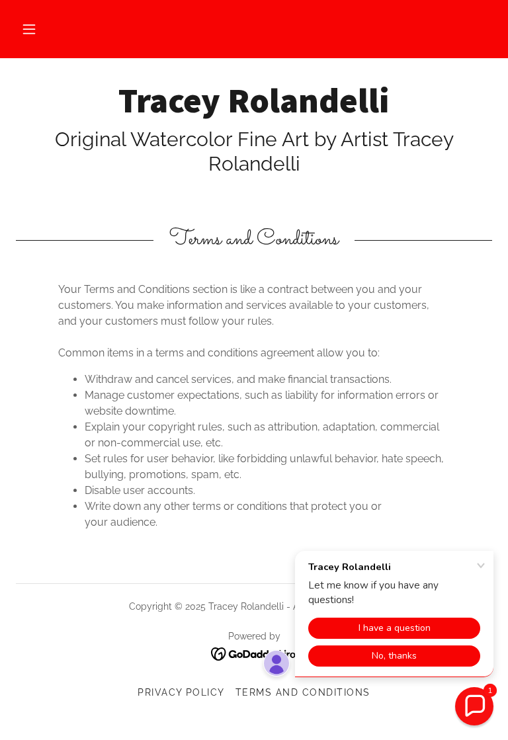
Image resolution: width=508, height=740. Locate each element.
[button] (29, 29)
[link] (254, 109)
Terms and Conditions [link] (302, 692)
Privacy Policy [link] (181, 692)
